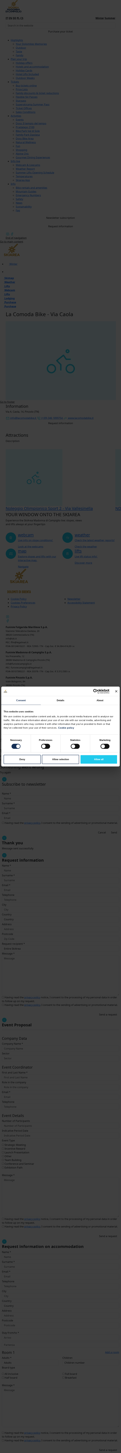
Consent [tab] (21, 700)
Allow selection (60, 759)
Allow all (99, 759)
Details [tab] (60, 700)
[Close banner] (116, 691)
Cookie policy (66, 727)
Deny (22, 759)
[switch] (45, 746)
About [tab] (100, 700)
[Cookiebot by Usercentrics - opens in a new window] (95, 691)
